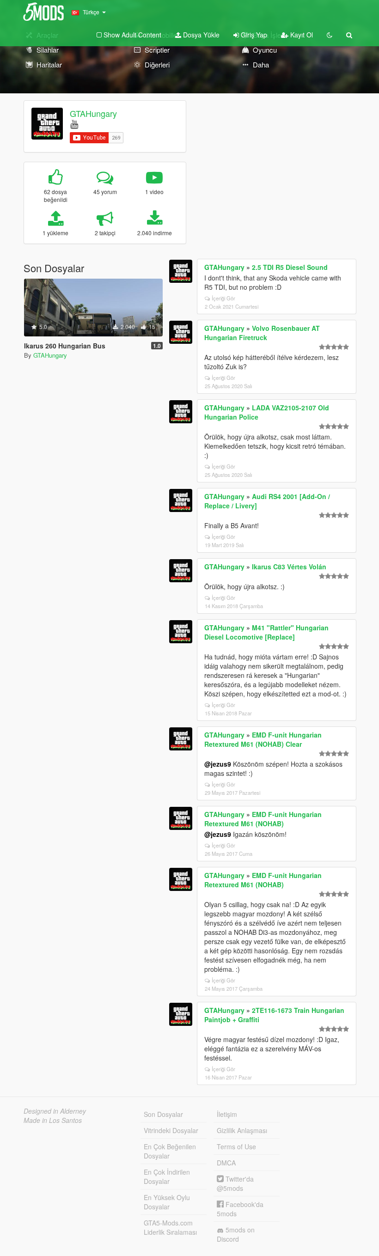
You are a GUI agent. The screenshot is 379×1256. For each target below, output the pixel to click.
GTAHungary (93, 113)
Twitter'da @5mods (235, 1183)
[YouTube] (74, 123)
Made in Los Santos (53, 1120)
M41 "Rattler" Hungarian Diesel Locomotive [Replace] (266, 632)
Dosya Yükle (200, 34)
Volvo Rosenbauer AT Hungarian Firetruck (262, 332)
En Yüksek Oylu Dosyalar (167, 1202)
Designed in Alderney (55, 1111)
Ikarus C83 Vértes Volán (289, 566)
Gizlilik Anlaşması (242, 1130)
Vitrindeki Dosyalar (171, 1130)
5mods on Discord (236, 1234)
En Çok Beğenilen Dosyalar (170, 1151)
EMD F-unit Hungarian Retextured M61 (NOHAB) (263, 819)
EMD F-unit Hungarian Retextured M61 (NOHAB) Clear (263, 739)
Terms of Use (236, 1146)
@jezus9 (217, 763)
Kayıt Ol (300, 34)
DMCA (226, 1162)
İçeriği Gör (223, 298)
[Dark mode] (329, 34)
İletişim (227, 1114)
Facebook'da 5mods (240, 1209)
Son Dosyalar (163, 1114)
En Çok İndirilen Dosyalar (167, 1176)
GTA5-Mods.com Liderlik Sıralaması (170, 1227)
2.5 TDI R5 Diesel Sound (290, 267)
